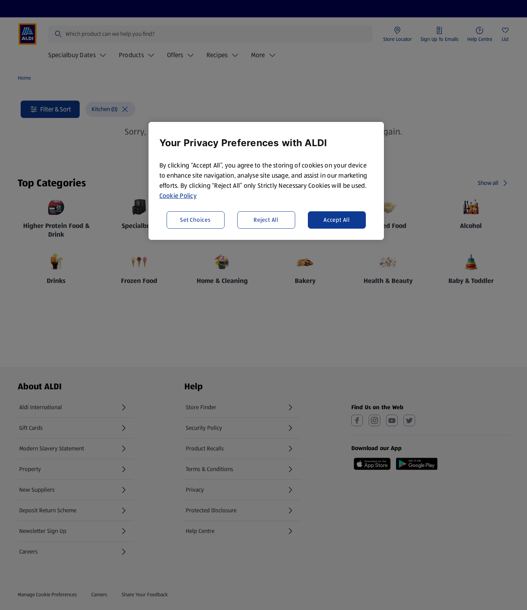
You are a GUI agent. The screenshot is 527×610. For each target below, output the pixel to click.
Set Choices (195, 220)
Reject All (266, 220)
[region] (266, 181)
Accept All (336, 220)
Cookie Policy (178, 195)
